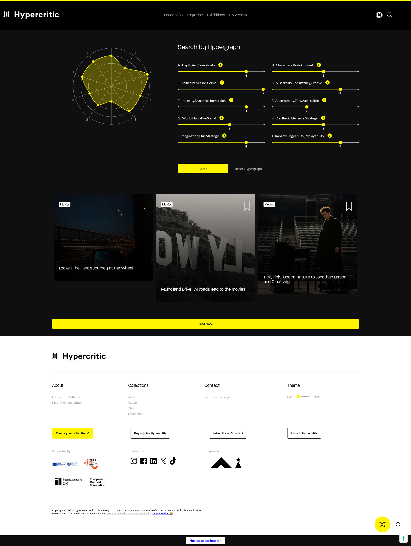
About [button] (57, 386)
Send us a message (217, 397)
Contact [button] (212, 386)
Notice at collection (205, 541)
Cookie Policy (144, 513)
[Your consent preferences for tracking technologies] (403, 538)
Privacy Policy (129, 513)
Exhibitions (216, 15)
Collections (173, 15)
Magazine (195, 15)
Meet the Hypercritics (67, 402)
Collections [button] (138, 386)
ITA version (238, 15)
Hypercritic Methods (66, 397)
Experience (135, 413)
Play (131, 408)
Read (131, 397)
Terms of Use (113, 513)
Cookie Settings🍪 (162, 513)
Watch (132, 402)
